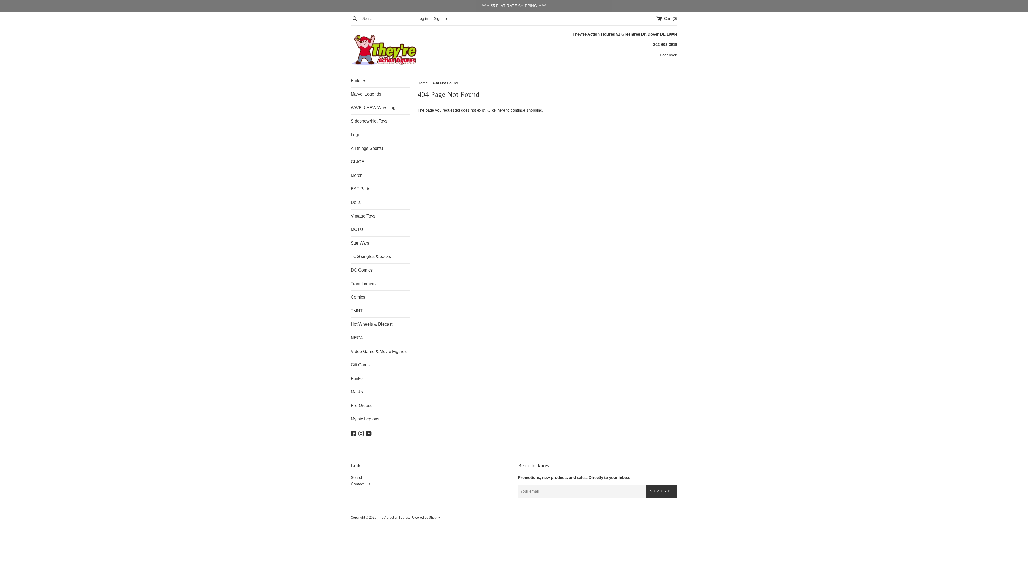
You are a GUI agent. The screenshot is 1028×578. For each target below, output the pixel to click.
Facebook (668, 55)
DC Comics (362, 270)
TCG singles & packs (371, 256)
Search (357, 477)
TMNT (357, 311)
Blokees (358, 80)
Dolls (356, 202)
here (501, 110)
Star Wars (360, 243)
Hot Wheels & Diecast (371, 324)
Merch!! (358, 175)
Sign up (440, 19)
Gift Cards (360, 365)
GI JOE (357, 161)
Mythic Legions (365, 419)
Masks (357, 392)
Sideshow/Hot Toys (369, 121)
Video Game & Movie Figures (379, 351)
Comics (358, 297)
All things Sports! (367, 148)
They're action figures (393, 517)
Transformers (363, 284)
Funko (357, 378)
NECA (357, 338)
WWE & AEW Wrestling (373, 107)
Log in (423, 19)
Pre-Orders (361, 405)
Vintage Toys (363, 216)
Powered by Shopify (425, 517)
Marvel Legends (366, 94)
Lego (355, 134)
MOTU (357, 229)
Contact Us (361, 484)
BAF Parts (360, 189)
